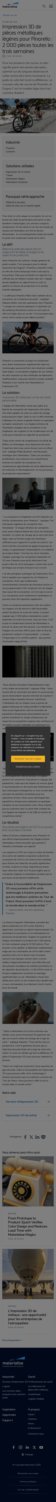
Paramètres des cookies (28, 766)
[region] (28, 751)
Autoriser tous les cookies (28, 758)
